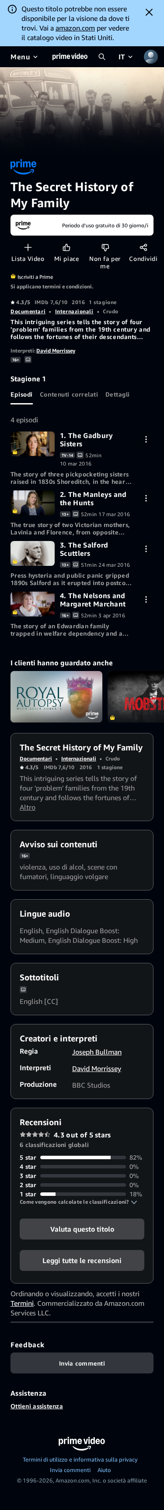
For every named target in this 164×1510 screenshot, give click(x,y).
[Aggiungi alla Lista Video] (27, 247)
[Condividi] (143, 247)
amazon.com (75, 28)
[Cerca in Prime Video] (102, 57)
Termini (22, 1303)
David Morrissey (55, 350)
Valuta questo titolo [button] (82, 1229)
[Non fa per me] (105, 247)
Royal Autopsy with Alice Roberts (56, 696)
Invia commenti (70, 1469)
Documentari (27, 311)
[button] (78, 1202)
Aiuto (104, 1469)
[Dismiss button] (149, 12)
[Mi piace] (66, 247)
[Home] (69, 56)
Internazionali (74, 311)
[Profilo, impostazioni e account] (151, 57)
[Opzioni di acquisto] (146, 439)
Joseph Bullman (97, 1052)
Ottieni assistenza (36, 1406)
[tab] (21, 393)
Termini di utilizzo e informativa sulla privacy (80, 1459)
